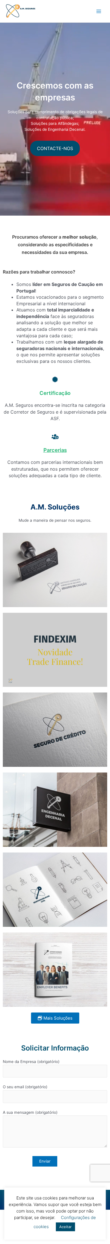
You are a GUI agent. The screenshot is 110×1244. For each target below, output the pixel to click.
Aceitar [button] (65, 1226)
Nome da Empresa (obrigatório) (31, 1061)
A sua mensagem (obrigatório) (30, 1112)
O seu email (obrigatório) (25, 1087)
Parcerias (55, 450)
